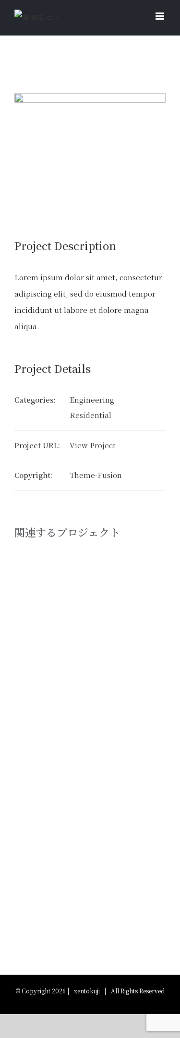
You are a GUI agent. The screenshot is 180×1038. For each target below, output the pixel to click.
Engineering (92, 399)
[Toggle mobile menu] (161, 16)
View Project (93, 445)
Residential (90, 415)
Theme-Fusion (96, 475)
